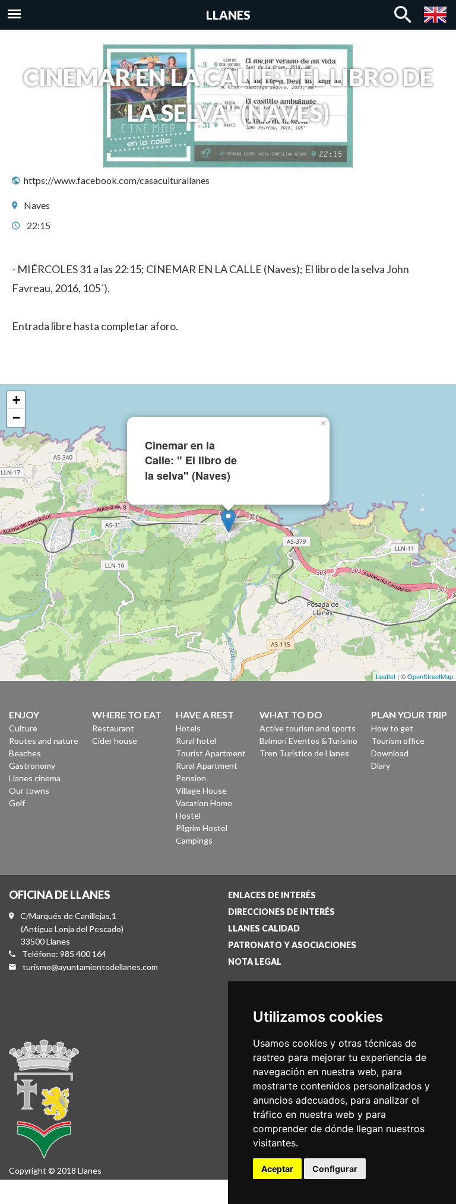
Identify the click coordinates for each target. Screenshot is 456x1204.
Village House (201, 790)
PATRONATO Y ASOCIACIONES (292, 945)
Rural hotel (196, 741)
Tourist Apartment (211, 753)
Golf (17, 803)
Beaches (25, 753)
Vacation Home (204, 803)
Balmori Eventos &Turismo (308, 741)
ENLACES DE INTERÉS (272, 895)
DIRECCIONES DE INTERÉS (281, 912)
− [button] (16, 417)
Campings (194, 840)
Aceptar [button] (277, 1169)
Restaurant (113, 728)
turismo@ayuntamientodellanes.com (90, 967)
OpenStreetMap (430, 676)
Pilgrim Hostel (201, 828)
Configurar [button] (334, 1169)
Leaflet (385, 676)
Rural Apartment (207, 766)
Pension (191, 778)
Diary (380, 766)
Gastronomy (32, 766)
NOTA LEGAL (254, 961)
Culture (23, 728)
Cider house (114, 741)
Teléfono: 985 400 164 (64, 954)
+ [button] (16, 399)
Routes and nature (43, 741)
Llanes (228, 15)
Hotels (188, 728)
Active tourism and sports (307, 728)
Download (389, 753)
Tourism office (398, 741)
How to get (392, 728)
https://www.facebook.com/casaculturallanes (117, 180)
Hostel (188, 815)
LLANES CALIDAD (264, 928)
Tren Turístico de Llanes (304, 753)
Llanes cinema (35, 778)
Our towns (29, 790)
